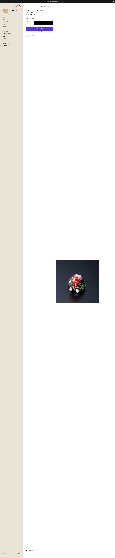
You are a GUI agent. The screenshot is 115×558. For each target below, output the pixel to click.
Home (27, 6)
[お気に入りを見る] (15, 3)
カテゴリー (34, 6)
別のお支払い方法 (40, 31)
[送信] (19, 553)
